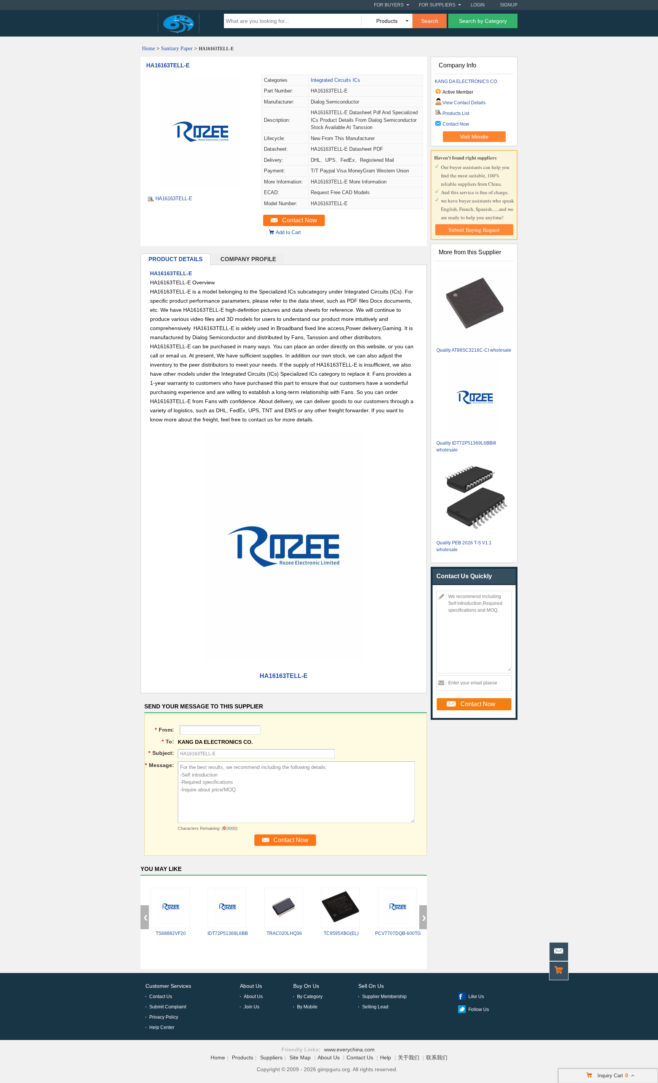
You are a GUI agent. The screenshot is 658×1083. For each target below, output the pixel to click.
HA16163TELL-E (168, 65)
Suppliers (271, 1057)
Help (385, 1057)
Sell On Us (371, 986)
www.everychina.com (349, 1049)
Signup (508, 5)
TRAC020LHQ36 (284, 933)
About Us (251, 986)
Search (429, 21)
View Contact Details (464, 102)
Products (242, 1057)
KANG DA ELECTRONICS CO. (466, 81)
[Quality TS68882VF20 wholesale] (170, 908)
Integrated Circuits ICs (335, 80)
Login (478, 5)
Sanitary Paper (177, 48)
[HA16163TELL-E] (201, 187)
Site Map (300, 1057)
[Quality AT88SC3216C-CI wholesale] (474, 305)
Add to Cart (288, 232)
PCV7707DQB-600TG (398, 933)
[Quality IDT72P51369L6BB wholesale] (227, 908)
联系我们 (436, 1057)
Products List (455, 113)
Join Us (251, 1007)
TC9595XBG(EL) (341, 933)
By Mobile (307, 1007)
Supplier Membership (384, 996)
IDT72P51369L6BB (228, 933)
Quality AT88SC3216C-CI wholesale (473, 350)
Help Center (161, 1027)
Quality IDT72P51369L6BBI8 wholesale (466, 446)
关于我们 (408, 1057)
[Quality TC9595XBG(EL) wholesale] (340, 908)
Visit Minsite (474, 137)
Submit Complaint (167, 1007)
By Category (310, 996)
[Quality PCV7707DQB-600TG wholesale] (397, 908)
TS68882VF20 (171, 933)
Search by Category (483, 21)
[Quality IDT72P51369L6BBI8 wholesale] (474, 398)
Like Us (476, 996)
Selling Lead (375, 1007)
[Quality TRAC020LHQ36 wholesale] (284, 908)
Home (148, 48)
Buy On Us (306, 986)
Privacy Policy (163, 1017)
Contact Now (299, 220)
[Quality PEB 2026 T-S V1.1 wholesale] (474, 498)
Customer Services (168, 986)
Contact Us (160, 996)
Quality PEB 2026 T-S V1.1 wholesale (464, 546)
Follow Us (478, 1009)
